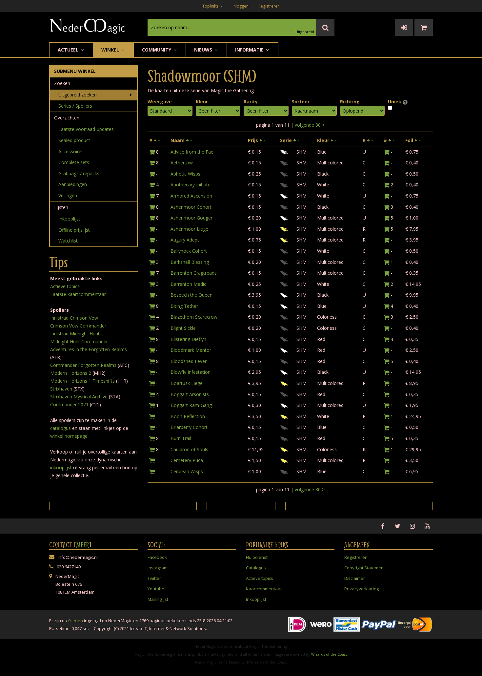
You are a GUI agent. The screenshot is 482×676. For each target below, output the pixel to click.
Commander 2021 (69, 404)
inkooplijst (61, 467)
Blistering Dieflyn (188, 339)
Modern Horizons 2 (70, 373)
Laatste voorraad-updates (86, 129)
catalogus (60, 428)
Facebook (157, 557)
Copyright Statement (364, 568)
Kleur (202, 101)
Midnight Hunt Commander (79, 341)
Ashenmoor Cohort (191, 207)
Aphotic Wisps (185, 174)
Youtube (156, 589)
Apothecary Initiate (191, 184)
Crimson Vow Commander (78, 326)
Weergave (160, 101)
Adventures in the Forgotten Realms (88, 349)
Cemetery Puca (187, 460)
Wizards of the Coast (329, 654)
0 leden (75, 620)
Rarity (251, 101)
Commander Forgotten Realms (83, 365)
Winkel (110, 50)
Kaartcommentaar (264, 589)
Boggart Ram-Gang (191, 405)
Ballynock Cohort (189, 251)
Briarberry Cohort (189, 427)
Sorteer (301, 101)
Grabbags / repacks (78, 173)
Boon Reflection (188, 416)
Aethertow (182, 162)
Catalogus (256, 568)
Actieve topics (65, 286)
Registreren (269, 6)
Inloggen (240, 6)
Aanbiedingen (72, 184)
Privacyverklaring (361, 589)
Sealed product (74, 140)
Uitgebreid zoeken (77, 95)
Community (157, 50)
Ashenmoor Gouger (191, 218)
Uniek (395, 101)
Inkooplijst (69, 219)
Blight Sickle (183, 328)
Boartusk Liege (187, 383)
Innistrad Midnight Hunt (75, 333)
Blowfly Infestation (191, 372)
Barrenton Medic (188, 284)
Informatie (250, 50)
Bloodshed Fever (189, 361)
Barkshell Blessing (190, 262)
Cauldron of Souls (189, 449)
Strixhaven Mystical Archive (79, 396)
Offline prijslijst (74, 230)
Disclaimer (354, 578)
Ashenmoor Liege (189, 229)
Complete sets (73, 162)
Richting (350, 101)
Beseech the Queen (191, 295)
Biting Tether (184, 306)
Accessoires (71, 151)
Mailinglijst (158, 599)
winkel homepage (69, 436)
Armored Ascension (191, 196)
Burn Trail (181, 438)
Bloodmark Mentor (191, 350)
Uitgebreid (304, 31)
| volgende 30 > (308, 125)
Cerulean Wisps (187, 471)
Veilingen (67, 195)
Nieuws (203, 50)
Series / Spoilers (75, 106)
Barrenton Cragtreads (194, 273)
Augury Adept (185, 240)
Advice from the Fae (192, 152)
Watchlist (68, 241)
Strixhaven (61, 389)
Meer (82, 544)
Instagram (158, 568)
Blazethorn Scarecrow (194, 317)
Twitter (154, 578)
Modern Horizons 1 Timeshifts (82, 381)
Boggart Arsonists (190, 394)
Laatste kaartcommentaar (78, 294)
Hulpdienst (257, 557)
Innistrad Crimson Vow (74, 318)
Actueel (69, 50)
